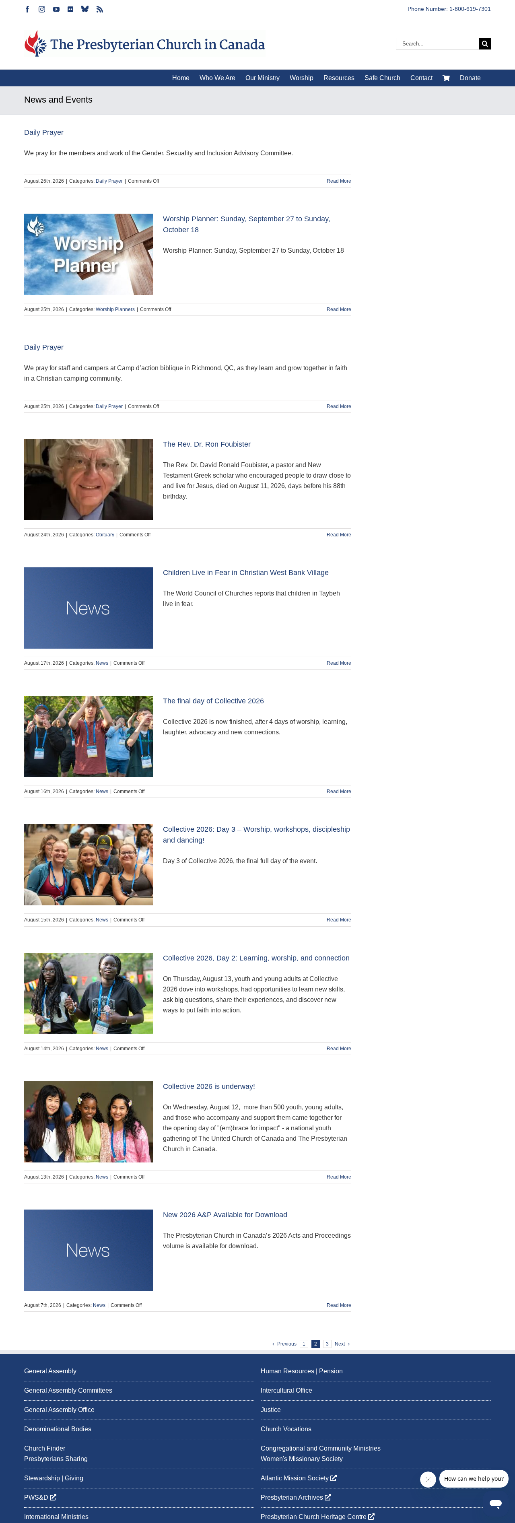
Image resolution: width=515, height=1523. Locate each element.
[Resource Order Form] (446, 78)
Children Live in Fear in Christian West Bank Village (246, 573)
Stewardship (42, 1478)
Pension (331, 1371)
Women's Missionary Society (302, 1458)
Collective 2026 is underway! (209, 1086)
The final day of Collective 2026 (213, 701)
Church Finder (44, 1448)
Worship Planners (115, 309)
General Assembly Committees (68, 1390)
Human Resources (287, 1371)
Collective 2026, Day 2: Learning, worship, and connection (256, 958)
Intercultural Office (286, 1390)
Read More (339, 181)
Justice (271, 1409)
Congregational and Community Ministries (321, 1448)
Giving (74, 1478)
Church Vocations (286, 1429)
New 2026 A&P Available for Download (225, 1215)
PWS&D (37, 1497)
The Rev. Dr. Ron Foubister (207, 444)
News (102, 663)
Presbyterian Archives (293, 1497)
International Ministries (56, 1516)
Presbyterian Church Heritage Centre (314, 1516)
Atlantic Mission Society (295, 1478)
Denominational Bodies (57, 1429)
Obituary (105, 535)
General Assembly (50, 1371)
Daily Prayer (44, 132)
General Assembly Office (59, 1409)
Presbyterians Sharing (56, 1458)
